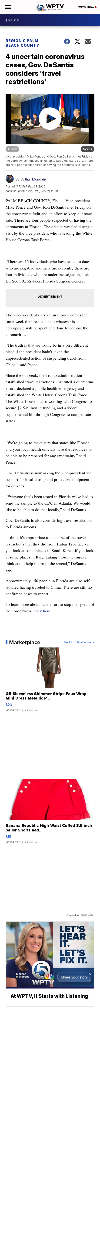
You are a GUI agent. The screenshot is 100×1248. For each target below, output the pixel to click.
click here (42, 611)
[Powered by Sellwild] (87, 915)
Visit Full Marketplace (79, 642)
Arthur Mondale (33, 179)
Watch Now (86, 7)
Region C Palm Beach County (22, 43)
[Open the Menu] (7, 7)
